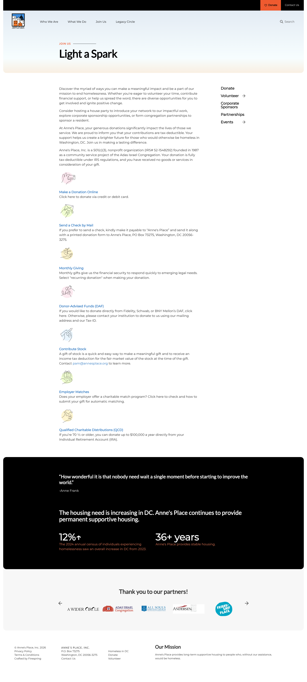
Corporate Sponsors (230, 105)
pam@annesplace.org (90, 363)
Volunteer (230, 96)
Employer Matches (74, 392)
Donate (272, 5)
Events (227, 122)
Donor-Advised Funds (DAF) (81, 306)
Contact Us (292, 5)
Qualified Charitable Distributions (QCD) (91, 430)
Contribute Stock (72, 349)
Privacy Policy (23, 651)
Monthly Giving (71, 268)
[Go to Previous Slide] (60, 605)
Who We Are (49, 22)
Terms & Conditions (26, 655)
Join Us (101, 22)
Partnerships (232, 114)
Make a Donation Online (78, 192)
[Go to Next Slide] (246, 602)
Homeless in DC (118, 651)
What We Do (77, 22)
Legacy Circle (125, 22)
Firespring (34, 658)
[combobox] (288, 22)
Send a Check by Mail (76, 225)
